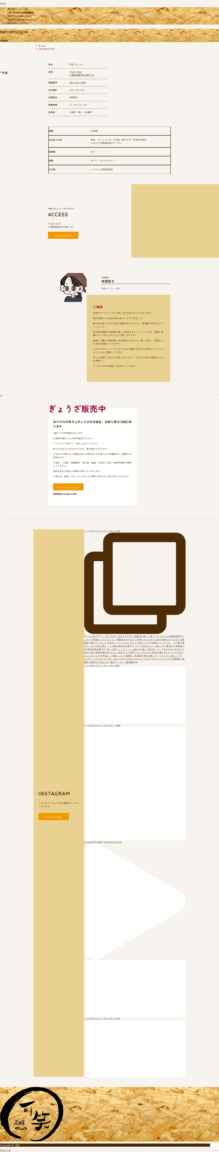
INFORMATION (21, 12)
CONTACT (19, 15)
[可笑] (31, 1139)
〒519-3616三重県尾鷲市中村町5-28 (81, 73)
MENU (17, 8)
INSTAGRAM (22, 19)
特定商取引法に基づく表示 (65, 493)
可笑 (17, 1145)
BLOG (18, 22)
